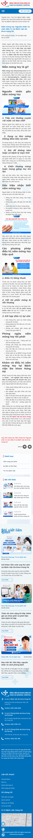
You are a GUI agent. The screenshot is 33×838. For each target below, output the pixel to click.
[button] (25, 447)
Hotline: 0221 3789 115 (13, 724)
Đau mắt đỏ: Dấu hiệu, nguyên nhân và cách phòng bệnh (21, 507)
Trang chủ (5, 17)
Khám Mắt (4, 657)
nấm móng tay (9, 438)
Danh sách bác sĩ (7, 785)
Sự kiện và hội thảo (10, 466)
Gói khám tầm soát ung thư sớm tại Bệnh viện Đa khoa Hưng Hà (22, 488)
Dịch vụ (3, 782)
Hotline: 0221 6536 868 (13, 708)
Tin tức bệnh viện (18, 17)
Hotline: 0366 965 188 (12, 738)
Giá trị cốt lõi (5, 800)
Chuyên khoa (5, 779)
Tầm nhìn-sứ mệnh (7, 797)
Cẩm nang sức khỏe (8, 35)
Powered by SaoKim (16, 834)
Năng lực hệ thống (7, 803)
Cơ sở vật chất (6, 806)
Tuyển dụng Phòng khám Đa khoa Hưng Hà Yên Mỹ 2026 (21, 516)
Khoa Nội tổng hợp (7, 557)
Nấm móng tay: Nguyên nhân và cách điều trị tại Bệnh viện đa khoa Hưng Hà (16, 440)
